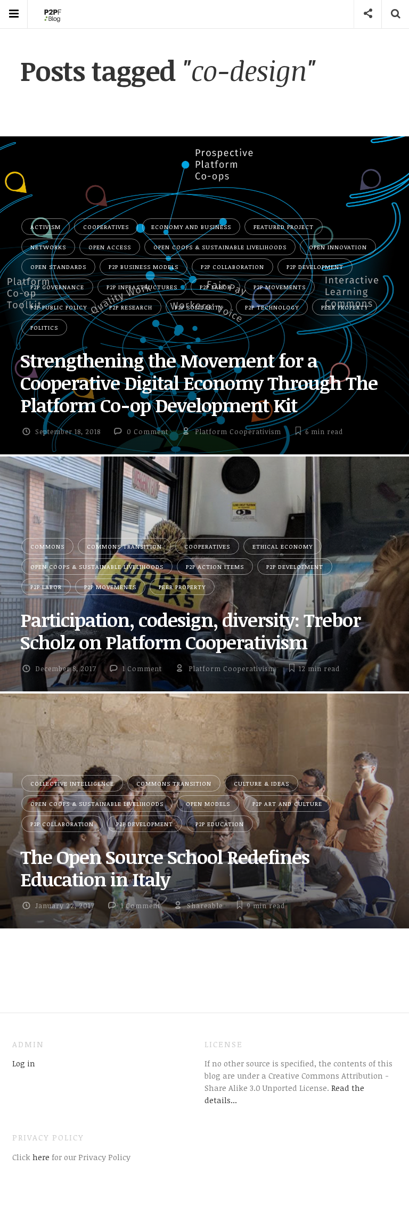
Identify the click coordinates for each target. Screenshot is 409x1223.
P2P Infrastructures (142, 287)
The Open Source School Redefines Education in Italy (164, 868)
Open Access (109, 247)
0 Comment (147, 431)
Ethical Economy (282, 546)
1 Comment (142, 668)
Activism (45, 227)
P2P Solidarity (199, 307)
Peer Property (344, 307)
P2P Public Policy (58, 307)
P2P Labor (215, 287)
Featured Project (283, 227)
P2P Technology (272, 307)
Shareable (205, 905)
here (40, 1157)
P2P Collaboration (232, 267)
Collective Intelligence (72, 783)
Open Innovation (338, 247)
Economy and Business (191, 227)
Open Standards (58, 267)
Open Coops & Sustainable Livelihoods (220, 247)
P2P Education (219, 824)
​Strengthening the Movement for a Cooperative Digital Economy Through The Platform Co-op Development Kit (199, 382)
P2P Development (315, 267)
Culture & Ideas (261, 783)
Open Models (208, 804)
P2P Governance (57, 287)
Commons (47, 546)
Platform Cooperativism (238, 431)
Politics (44, 327)
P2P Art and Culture (287, 804)
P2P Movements (279, 287)
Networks (48, 247)
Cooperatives (106, 227)
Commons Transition (124, 546)
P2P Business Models (143, 267)
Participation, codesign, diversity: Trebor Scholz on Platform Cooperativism (190, 631)
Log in (23, 1063)
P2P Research (130, 307)
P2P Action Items (215, 566)
